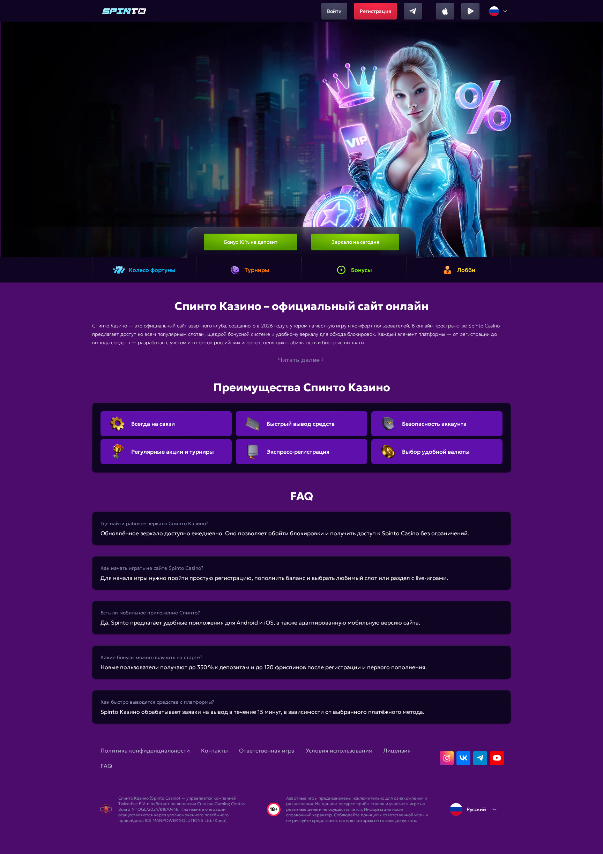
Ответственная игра (267, 750)
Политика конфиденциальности (145, 750)
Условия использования (339, 750)
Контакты (214, 750)
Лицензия (397, 750)
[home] (124, 11)
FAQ (106, 765)
